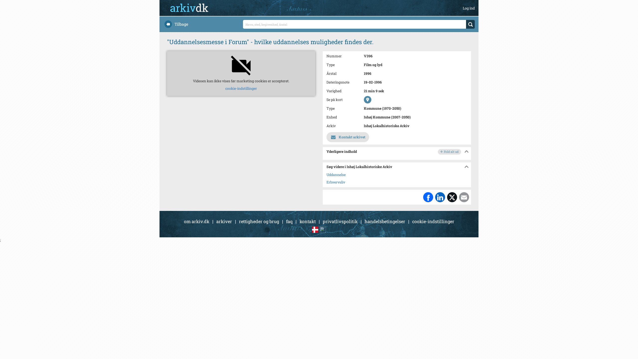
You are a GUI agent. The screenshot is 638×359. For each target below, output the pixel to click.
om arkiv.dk (196, 221)
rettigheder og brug (259, 221)
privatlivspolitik (340, 221)
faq (289, 221)
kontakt (308, 221)
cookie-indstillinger (241, 88)
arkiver (224, 221)
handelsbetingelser (385, 221)
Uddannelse (336, 174)
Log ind (469, 8)
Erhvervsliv (335, 182)
